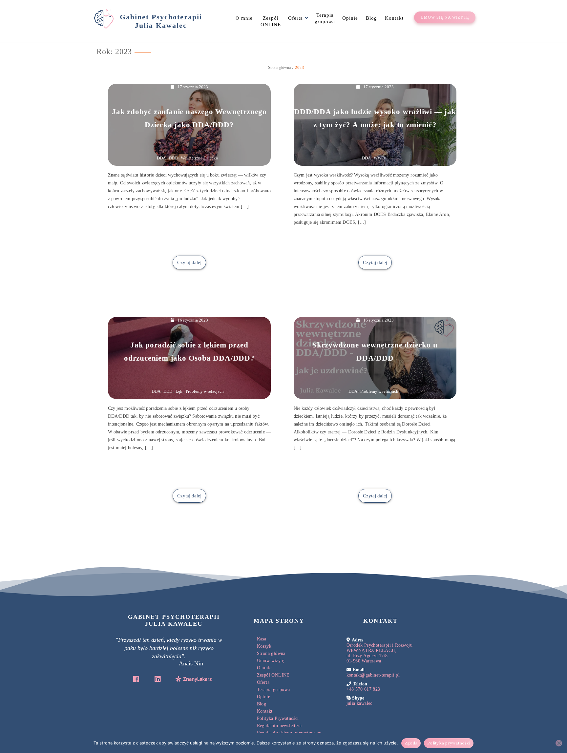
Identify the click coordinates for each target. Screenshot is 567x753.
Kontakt (394, 18)
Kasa (261, 639)
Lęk (179, 391)
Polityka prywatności (448, 743)
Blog (371, 18)
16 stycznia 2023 (193, 320)
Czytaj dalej (189, 262)
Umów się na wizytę (445, 17)
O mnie (244, 18)
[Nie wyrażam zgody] (559, 743)
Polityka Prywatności (278, 718)
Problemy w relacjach (205, 391)
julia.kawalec (359, 703)
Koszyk (264, 646)
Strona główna (271, 653)
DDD (173, 158)
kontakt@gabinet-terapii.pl (373, 675)
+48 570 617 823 (363, 689)
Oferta (295, 18)
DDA (161, 158)
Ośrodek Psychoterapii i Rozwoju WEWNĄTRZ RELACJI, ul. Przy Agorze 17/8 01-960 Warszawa (379, 653)
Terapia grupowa (325, 18)
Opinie (350, 18)
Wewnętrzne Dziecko (199, 158)
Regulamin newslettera (279, 725)
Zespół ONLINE (271, 21)
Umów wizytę (270, 660)
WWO (379, 158)
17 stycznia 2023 (193, 86)
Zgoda (411, 743)
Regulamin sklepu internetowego (289, 732)
